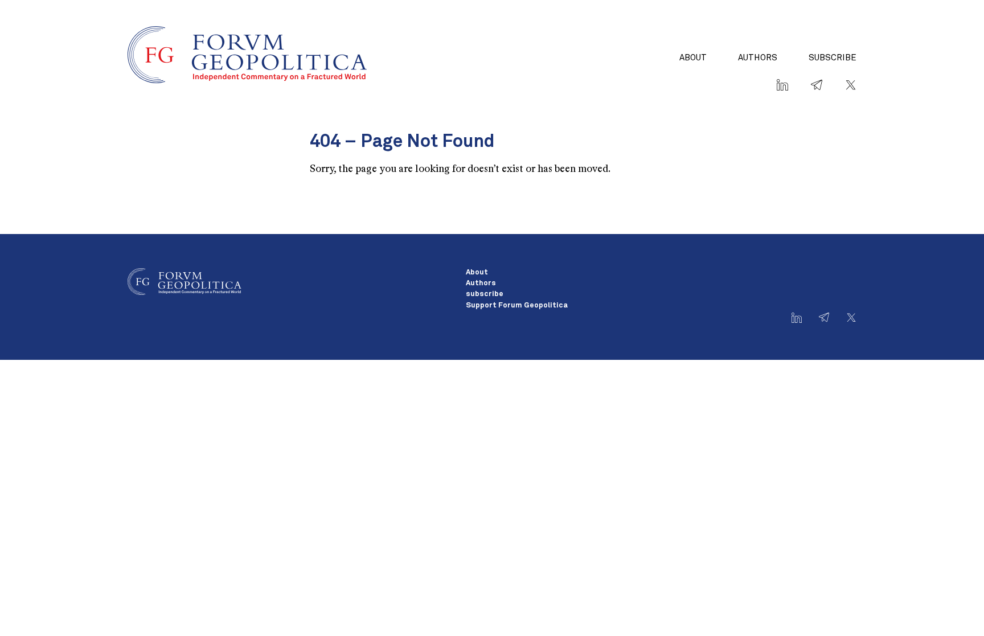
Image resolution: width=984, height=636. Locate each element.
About (693, 58)
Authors (757, 58)
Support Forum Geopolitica (517, 305)
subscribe (832, 58)
